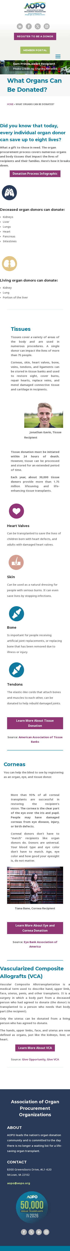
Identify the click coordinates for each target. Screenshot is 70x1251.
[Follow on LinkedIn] (20, 26)
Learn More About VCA (35, 1048)
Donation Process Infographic (35, 173)
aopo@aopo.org (18, 1183)
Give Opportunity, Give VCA (40, 1059)
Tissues (21, 329)
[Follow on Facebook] (29, 26)
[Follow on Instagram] (47, 26)
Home (10, 104)
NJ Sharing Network (44, 68)
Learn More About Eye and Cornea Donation (35, 928)
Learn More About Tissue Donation (35, 723)
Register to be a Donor (35, 36)
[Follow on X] (38, 26)
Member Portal (35, 50)
